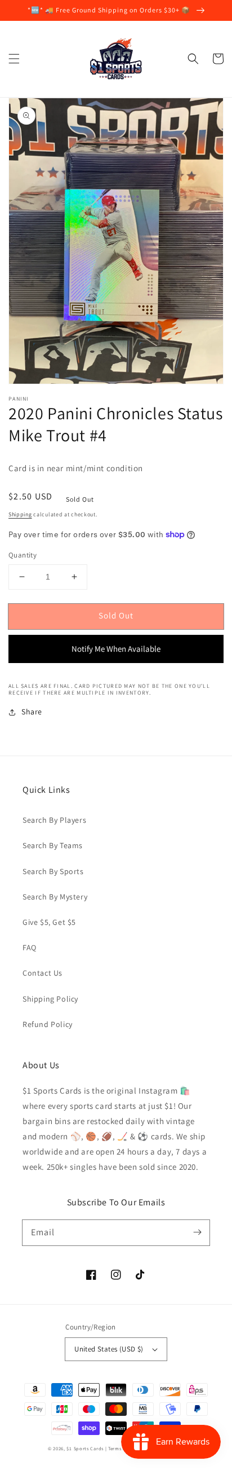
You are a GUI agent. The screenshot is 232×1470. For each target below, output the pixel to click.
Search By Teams (53, 845)
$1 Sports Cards (85, 1448)
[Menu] (14, 58)
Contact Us (43, 973)
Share (31, 712)
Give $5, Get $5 (49, 922)
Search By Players (54, 820)
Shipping (20, 514)
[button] (193, 58)
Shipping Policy (50, 999)
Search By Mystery (55, 897)
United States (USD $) (108, 1349)
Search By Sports (53, 871)
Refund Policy (48, 1024)
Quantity (22, 555)
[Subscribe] (197, 1232)
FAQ (30, 947)
